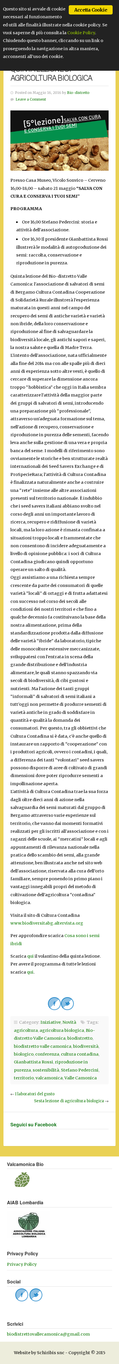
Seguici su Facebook (33, 1124)
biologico (24, 1054)
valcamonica (49, 1078)
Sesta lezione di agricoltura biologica (69, 1101)
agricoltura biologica (62, 1030)
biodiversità (85, 1046)
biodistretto (79, 1038)
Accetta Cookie (90, 10)
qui (30, 956)
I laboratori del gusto (35, 1094)
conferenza (47, 1054)
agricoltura (26, 1030)
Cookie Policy (81, 32)
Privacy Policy (22, 1264)
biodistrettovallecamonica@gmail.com (48, 1334)
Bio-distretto (78, 93)
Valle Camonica (80, 1078)
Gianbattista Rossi (33, 1062)
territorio (24, 1078)
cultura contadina (79, 1054)
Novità (69, 1022)
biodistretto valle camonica (42, 1046)
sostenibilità (46, 1070)
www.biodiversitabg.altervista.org (46, 923)
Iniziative (50, 1022)
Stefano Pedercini (79, 1070)
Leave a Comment (31, 99)
